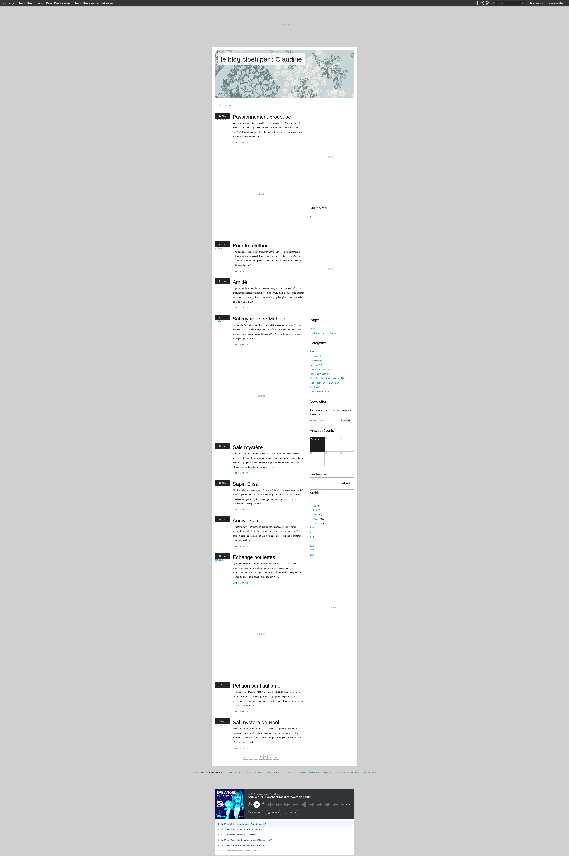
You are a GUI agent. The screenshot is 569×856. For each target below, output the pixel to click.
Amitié (240, 282)
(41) (320, 373)
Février (316, 519)
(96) (316, 360)
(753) (314, 351)
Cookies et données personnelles (348, 772)
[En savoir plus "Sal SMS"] (317, 459)
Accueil (218, 105)
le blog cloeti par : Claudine (261, 59)
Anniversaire (247, 520)
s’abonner (258, 813)
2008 (312, 545)
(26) (315, 387)
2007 (312, 550)
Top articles (258, 772)
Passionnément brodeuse (262, 117)
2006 (312, 554)
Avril (315, 510)
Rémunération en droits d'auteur (309, 772)
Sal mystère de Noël (256, 722)
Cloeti (205, 772)
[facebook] (477, 3)
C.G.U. (291, 772)
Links (312, 328)
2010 (312, 536)
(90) (316, 364)
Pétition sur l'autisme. (257, 686)
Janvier (316, 523)
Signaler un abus (280, 772)
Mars (315, 514)
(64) (321, 369)
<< (245, 757)
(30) (325, 382)
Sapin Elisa (245, 484)
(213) (315, 355)
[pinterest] (487, 3)
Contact (228, 105)
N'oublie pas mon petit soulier (324, 332)
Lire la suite (240, 142)
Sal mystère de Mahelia (260, 319)
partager (275, 813)
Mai (314, 505)
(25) (321, 391)
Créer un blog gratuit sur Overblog (239, 772)
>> (276, 757)
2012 (312, 527)
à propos (292, 813)
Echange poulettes (254, 557)
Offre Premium (328, 772)
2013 (312, 501)
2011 (312, 532)
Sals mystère (248, 447)
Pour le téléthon (251, 245)
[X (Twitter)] (482, 3)
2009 (312, 541)
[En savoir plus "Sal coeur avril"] (332, 459)
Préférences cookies (369, 772)
